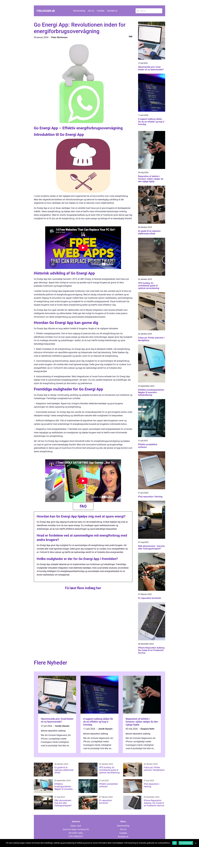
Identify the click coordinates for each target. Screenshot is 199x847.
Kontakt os (112, 10)
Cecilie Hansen (62, 726)
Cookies (100, 10)
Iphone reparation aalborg (53, 730)
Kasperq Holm (147, 729)
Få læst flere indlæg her (83, 588)
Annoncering (79, 10)
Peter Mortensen (59, 37)
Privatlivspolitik (186, 843)
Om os (91, 10)
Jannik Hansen (105, 729)
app (130, 36)
